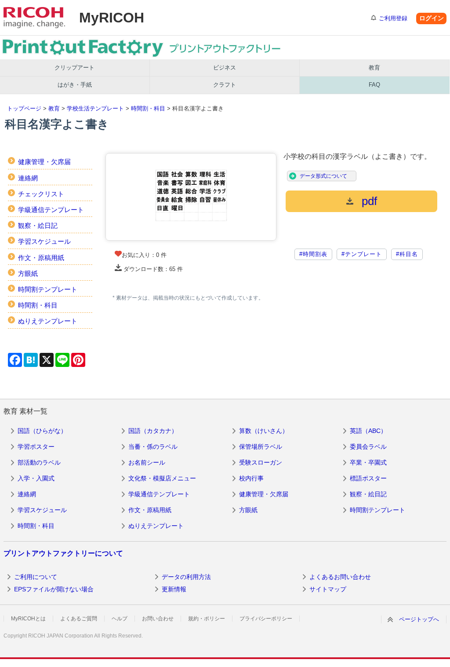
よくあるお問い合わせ (340, 576)
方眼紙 (28, 273)
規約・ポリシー (206, 619)
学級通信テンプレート (51, 209)
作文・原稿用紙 (41, 257)
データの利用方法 (186, 576)
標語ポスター (368, 478)
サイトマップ (327, 589)
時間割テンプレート (47, 289)
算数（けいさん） (263, 430)
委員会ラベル (368, 446)
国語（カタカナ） (153, 430)
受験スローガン (260, 462)
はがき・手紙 (75, 84)
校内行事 (251, 478)
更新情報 (174, 589)
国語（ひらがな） (42, 430)
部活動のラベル (39, 462)
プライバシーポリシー (266, 619)
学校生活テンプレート (95, 108)
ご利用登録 (393, 18)
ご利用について (35, 576)
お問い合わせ (158, 619)
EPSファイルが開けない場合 (54, 589)
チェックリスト (41, 194)
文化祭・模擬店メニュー (162, 478)
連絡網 (28, 178)
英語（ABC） (368, 430)
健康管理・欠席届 (44, 161)
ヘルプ (119, 619)
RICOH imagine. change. (34, 17)
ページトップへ (419, 619)
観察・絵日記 (38, 225)
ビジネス (224, 67)
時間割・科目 (148, 108)
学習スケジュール (44, 241)
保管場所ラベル (260, 446)
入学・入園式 (36, 478)
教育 (374, 67)
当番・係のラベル (153, 446)
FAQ (374, 84)
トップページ (24, 108)
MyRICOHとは (28, 619)
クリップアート (74, 67)
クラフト (224, 84)
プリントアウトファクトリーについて (63, 553)
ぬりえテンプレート (47, 321)
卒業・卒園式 (368, 462)
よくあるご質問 (78, 619)
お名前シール (146, 462)
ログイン (431, 18)
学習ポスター (36, 446)
